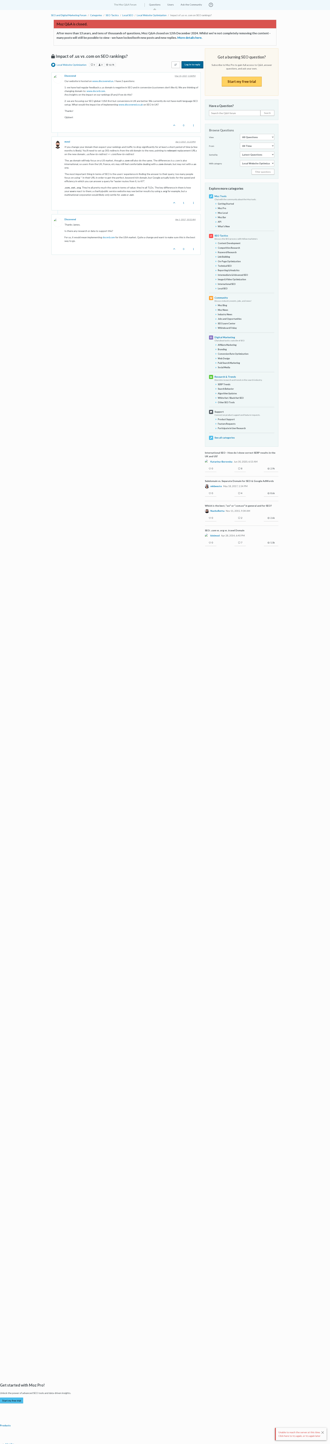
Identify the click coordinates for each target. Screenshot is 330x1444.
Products (5, 1425)
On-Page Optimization (229, 261)
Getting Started (226, 204)
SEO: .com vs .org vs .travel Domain (224, 530)
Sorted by (213, 154)
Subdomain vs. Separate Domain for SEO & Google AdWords (239, 481)
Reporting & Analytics (228, 270)
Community (221, 297)
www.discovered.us (102, 81)
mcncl (67, 141)
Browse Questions (221, 130)
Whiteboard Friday (227, 328)
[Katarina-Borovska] (207, 461)
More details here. (189, 37)
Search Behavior (226, 389)
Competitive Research (229, 248)
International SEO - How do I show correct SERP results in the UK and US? (240, 454)
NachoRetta (217, 511)
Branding (222, 349)
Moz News (223, 310)
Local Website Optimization (71, 64)
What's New (224, 226)
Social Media (224, 367)
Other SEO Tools (226, 402)
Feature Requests (226, 424)
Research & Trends (225, 376)
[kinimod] (207, 536)
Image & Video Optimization (232, 279)
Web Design (224, 358)
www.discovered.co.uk (131, 104)
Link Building (224, 257)
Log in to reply (192, 64)
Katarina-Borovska (221, 461)
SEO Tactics (221, 235)
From (211, 146)
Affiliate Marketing (227, 345)
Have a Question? (221, 106)
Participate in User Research (232, 428)
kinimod (215, 535)
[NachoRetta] (207, 511)
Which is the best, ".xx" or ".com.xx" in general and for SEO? (238, 505)
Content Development (229, 243)
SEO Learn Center (226, 323)
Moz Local (223, 213)
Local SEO (223, 288)
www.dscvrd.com (96, 91)
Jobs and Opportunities (229, 319)
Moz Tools (220, 196)
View (211, 137)
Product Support (226, 419)
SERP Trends (224, 384)
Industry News (225, 314)
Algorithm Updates (227, 393)
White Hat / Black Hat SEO (231, 398)
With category (215, 163)
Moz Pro (222, 208)
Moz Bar (222, 217)
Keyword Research (227, 252)
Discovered (70, 76)
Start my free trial (242, 81)
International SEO (227, 284)
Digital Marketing (224, 337)
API (219, 222)
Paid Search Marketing (229, 363)
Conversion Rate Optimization (233, 354)
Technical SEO (225, 266)
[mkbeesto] (207, 486)
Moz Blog (222, 305)
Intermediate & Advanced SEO (233, 275)
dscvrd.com (109, 237)
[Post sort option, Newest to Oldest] (176, 65)
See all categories (224, 437)
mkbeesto (216, 486)
